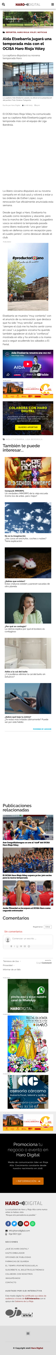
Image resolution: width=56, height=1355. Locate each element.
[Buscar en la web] (3, 4)
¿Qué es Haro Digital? (17, 1249)
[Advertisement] (28, 158)
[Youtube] (26, 1223)
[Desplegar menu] (52, 4)
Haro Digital (37, 1348)
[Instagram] (20, 1223)
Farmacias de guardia (17, 1261)
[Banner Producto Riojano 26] (28, 26)
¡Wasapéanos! (12, 1278)
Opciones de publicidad (18, 1257)
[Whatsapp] (32, 1223)
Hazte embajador (14, 1253)
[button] (28, 1333)
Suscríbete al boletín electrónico (24, 1270)
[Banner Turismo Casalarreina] (28, 396)
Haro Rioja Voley (26, 32)
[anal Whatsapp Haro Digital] (28, 1011)
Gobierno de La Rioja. (24, 1301)
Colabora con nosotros (19, 1274)
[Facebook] (8, 1223)
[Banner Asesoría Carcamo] (28, 1107)
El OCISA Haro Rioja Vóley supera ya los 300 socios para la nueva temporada (27, 876)
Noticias (42, 32)
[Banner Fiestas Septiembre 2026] (28, 1070)
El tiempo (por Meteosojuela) (21, 1266)
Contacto (10, 1282)
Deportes (11, 32)
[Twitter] (14, 1223)
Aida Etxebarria (15, 439)
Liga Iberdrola (33, 439)
